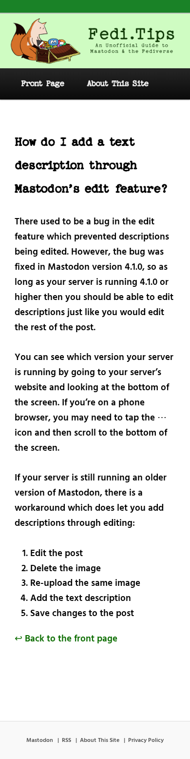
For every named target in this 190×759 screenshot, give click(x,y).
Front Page (42, 83)
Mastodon (39, 740)
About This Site (118, 83)
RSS (66, 740)
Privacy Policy (146, 740)
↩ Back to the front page (66, 639)
